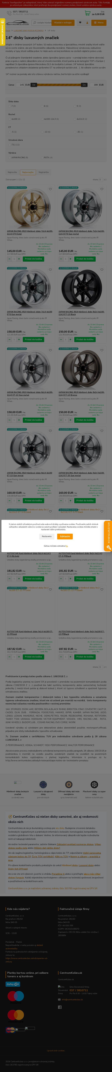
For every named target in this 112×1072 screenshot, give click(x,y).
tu (67, 546)
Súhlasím (65, 536)
